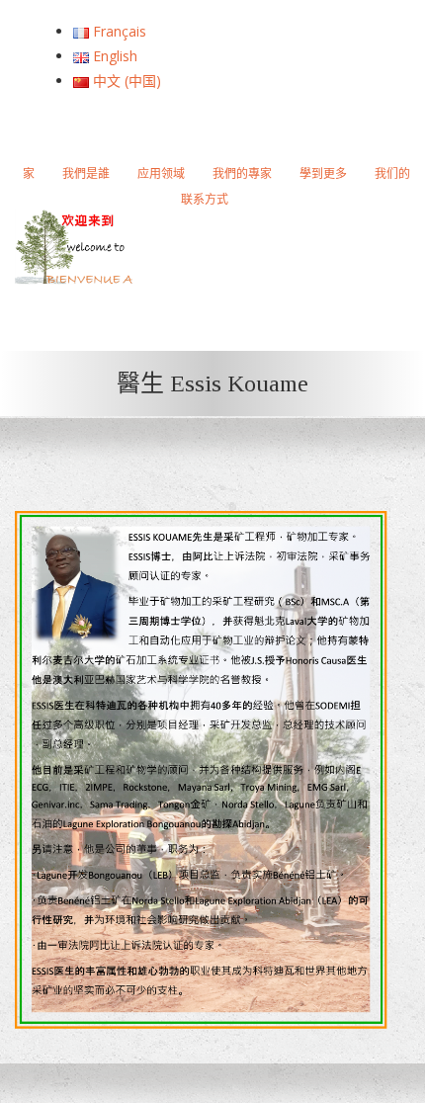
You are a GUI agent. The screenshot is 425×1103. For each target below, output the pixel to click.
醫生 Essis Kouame (212, 383)
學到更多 (323, 173)
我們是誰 (86, 173)
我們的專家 (242, 173)
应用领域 (161, 173)
